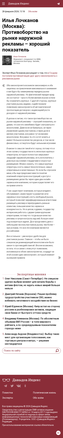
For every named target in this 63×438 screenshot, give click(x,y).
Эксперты (7, 397)
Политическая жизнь (44, 392)
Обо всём (32, 11)
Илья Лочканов (19, 57)
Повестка (7, 392)
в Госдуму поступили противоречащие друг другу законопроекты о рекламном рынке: (29, 76)
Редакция (7, 421)
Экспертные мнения (31, 274)
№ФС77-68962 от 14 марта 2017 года (32, 412)
